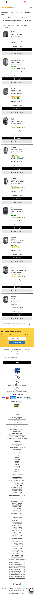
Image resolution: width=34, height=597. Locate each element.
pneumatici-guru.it (20, 593)
